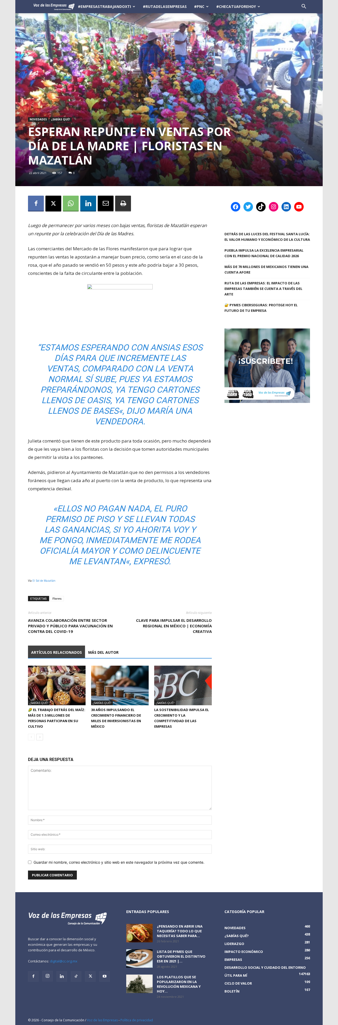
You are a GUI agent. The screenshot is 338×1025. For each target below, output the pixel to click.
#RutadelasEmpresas (165, 6)
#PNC (199, 6)
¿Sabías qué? (60, 119)
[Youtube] (104, 976)
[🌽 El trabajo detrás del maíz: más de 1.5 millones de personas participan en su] (57, 685)
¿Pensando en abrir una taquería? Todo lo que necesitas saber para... (180, 931)
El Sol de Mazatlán (43, 580)
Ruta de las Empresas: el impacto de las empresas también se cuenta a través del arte (263, 289)
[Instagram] (47, 976)
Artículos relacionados (56, 652)
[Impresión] (123, 203)
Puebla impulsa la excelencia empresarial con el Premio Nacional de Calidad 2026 (263, 253)
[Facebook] (36, 203)
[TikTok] (76, 976)
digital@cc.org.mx (63, 961)
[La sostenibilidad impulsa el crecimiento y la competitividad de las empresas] (183, 685)
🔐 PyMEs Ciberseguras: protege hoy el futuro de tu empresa (261, 308)
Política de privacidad (136, 1020)
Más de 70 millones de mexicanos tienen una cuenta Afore (266, 269)
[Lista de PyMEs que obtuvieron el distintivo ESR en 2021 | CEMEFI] (139, 958)
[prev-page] (31, 737)
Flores (57, 598)
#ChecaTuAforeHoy (236, 6)
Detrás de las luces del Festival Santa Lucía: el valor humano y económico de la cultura (267, 237)
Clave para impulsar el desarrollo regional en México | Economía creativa (174, 626)
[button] (303, 7)
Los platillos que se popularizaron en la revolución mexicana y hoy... (179, 984)
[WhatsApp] (71, 203)
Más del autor (103, 652)
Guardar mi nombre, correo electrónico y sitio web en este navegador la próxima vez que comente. (119, 862)
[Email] (106, 203)
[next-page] (39, 737)
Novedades (38, 119)
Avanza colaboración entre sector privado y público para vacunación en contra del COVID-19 (70, 626)
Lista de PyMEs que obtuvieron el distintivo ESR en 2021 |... (181, 956)
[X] (53, 203)
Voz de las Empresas (102, 1020)
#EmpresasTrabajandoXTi (104, 6)
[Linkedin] (88, 203)
